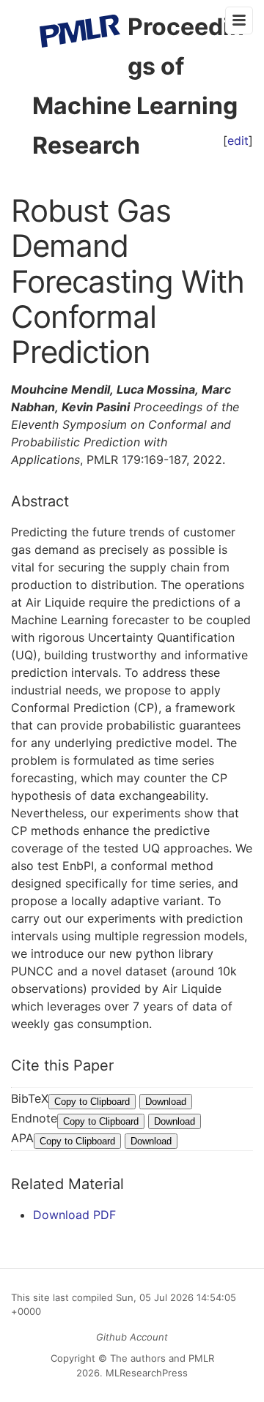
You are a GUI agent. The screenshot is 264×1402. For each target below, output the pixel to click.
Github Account (132, 1337)
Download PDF (74, 1214)
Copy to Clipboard (92, 1101)
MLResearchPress (145, 1373)
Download (165, 1101)
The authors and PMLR (162, 1358)
